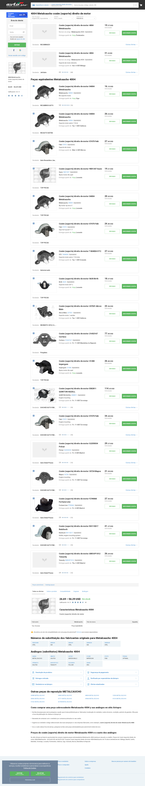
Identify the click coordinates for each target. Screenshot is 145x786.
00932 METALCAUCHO (38, 698)
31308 (69, 368)
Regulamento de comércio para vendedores (71, 777)
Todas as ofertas (38, 591)
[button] (49, 18)
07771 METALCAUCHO (65, 698)
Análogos (85, 591)
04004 (70, 93)
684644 (52, 644)
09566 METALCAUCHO (92, 698)
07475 (64, 144)
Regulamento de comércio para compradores (71, 779)
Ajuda (86, 765)
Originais (76, 591)
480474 (53, 657)
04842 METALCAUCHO (65, 695)
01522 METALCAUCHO (38, 702)
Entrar (17, 45)
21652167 (68, 340)
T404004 (65, 254)
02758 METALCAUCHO (65, 702)
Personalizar (30, 780)
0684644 (89, 644)
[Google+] (20, 50)
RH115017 (69, 533)
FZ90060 (71, 505)
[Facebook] (14, 50)
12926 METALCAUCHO (119, 695)
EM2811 (74, 395)
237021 (69, 313)
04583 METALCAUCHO (38, 695)
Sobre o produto (52, 591)
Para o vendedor (63, 761)
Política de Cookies (30, 768)
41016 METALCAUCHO (119, 698)
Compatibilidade (65, 591)
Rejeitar (40, 773)
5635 (64, 282)
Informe (79, 632)
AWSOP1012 (69, 560)
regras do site (20, 39)
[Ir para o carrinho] (142, 5)
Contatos (87, 768)
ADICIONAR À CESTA (129, 33)
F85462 (125, 657)
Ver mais (112, 33)
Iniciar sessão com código (17, 55)
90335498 (35, 644)
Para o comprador (63, 765)
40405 (88, 664)
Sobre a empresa (90, 761)
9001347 (66, 172)
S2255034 (67, 450)
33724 (66, 474)
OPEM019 (35, 664)
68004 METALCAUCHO (92, 695)
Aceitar (19, 773)
